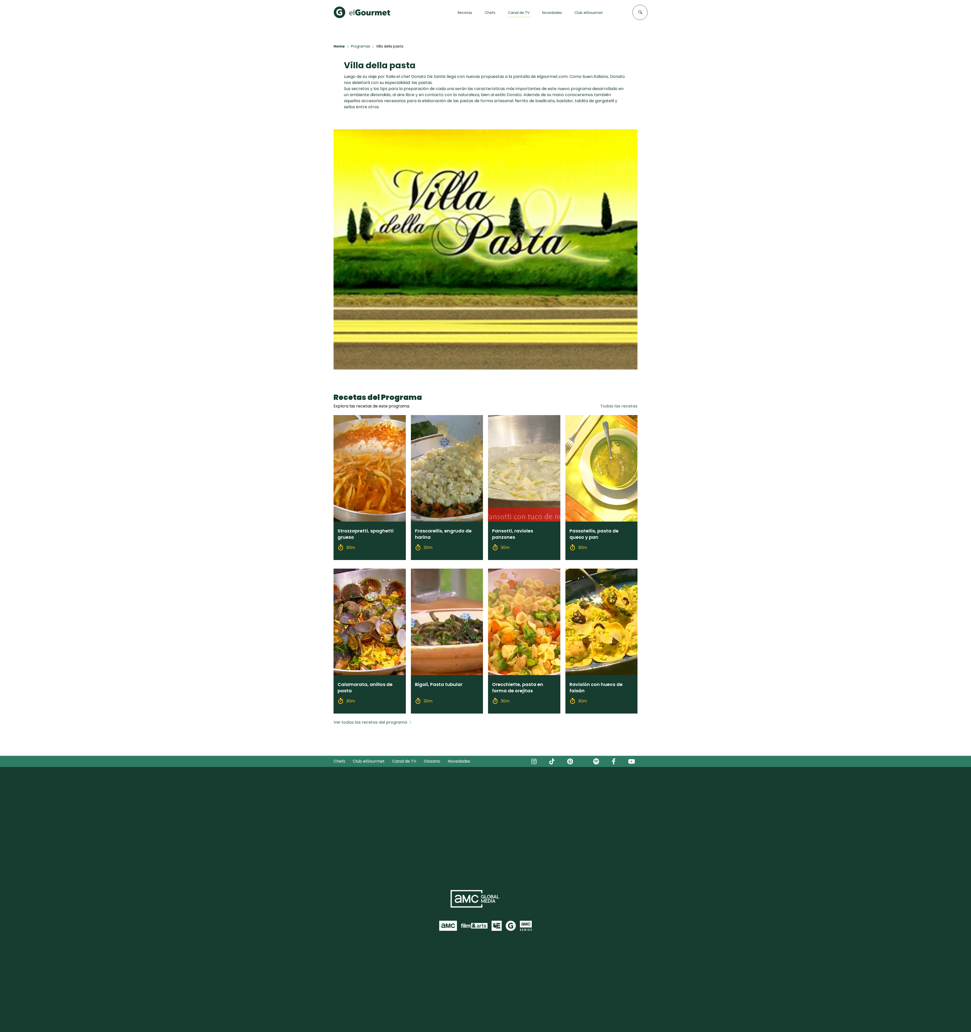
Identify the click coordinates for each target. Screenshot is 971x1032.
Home (339, 46)
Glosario (432, 761)
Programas (360, 46)
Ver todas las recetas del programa (370, 722)
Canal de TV (404, 761)
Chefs (339, 761)
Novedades (459, 761)
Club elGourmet (369, 761)
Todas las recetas (618, 406)
